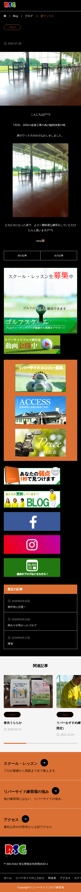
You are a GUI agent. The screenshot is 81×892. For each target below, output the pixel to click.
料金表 (52, 877)
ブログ (12, 27)
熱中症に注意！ (17, 606)
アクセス (65, 877)
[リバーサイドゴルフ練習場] (10, 5)
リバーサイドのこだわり (29, 877)
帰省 (10, 643)
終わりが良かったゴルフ (22, 625)
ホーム (8, 877)
